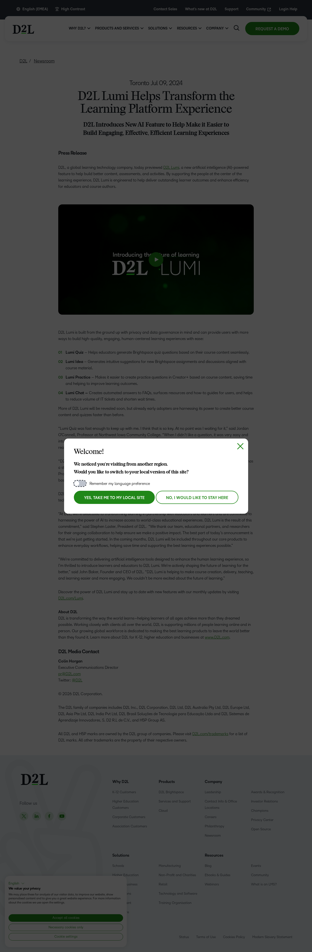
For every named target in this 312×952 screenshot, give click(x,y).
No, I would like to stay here (197, 498)
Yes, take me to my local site (114, 498)
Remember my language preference (119, 483)
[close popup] (240, 446)
